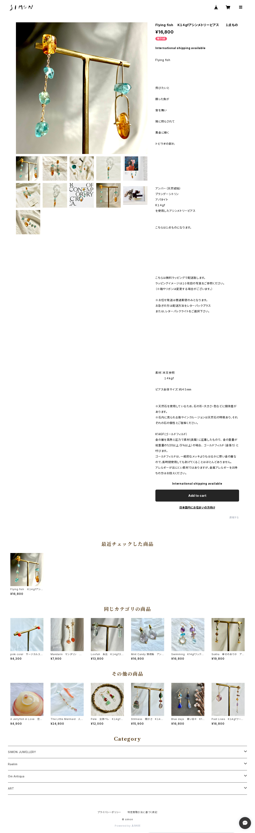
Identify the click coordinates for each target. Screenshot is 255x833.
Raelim (13, 764)
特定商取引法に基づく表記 (142, 812)
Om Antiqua (16, 776)
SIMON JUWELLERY (22, 752)
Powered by (123, 825)
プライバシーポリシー (109, 812)
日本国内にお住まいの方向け (197, 507)
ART (11, 788)
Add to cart (197, 496)
